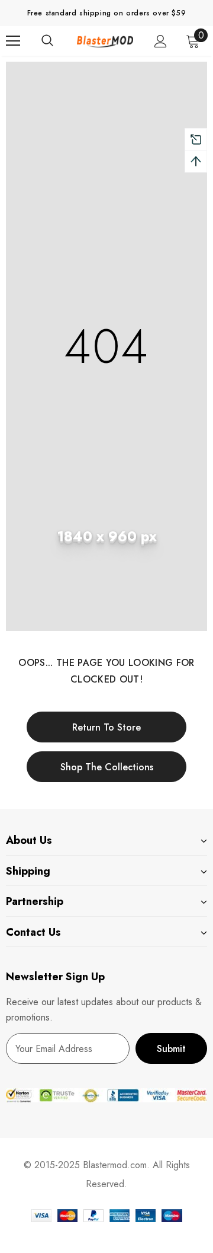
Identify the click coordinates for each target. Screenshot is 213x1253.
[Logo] (105, 41)
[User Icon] (160, 41)
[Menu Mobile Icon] (13, 41)
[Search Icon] (59, 41)
